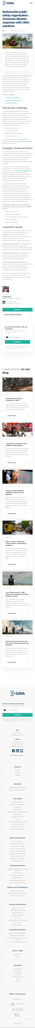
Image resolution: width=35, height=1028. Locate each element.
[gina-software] (17, 750)
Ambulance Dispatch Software (17, 848)
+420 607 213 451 (11, 301)
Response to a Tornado (17, 826)
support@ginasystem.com (17, 746)
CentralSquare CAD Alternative (17, 935)
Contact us (17, 309)
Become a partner (17, 968)
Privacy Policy (17, 971)
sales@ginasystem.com (17, 735)
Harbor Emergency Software (17, 875)
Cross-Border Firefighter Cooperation (17, 821)
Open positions (17, 954)
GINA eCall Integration (17, 912)
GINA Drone (18, 917)
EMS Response (17, 807)
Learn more (12, 415)
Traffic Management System (17, 843)
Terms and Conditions (17, 976)
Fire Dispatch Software (17, 861)
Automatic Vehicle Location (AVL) (17, 790)
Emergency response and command (17, 920)
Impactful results (11, 103)
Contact (18, 981)
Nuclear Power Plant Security (17, 829)
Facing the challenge (12, 97)
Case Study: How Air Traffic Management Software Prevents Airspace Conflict (17, 594)
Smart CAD (20, 141)
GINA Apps (17, 775)
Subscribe (17, 342)
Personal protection (17, 925)
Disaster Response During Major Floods (17, 812)
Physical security (17, 922)
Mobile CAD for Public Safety (17, 858)
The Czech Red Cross (17, 824)
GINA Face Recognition (17, 915)
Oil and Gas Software (17, 877)
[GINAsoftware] (13, 750)
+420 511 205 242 (17, 732)
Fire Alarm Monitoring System (17, 846)
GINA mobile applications (24, 170)
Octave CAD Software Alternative (17, 942)
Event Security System (17, 908)
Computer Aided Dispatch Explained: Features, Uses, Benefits (15, 492)
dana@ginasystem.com (13, 303)
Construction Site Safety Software (17, 882)
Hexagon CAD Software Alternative (17, 933)
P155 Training (17, 809)
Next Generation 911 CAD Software (17, 853)
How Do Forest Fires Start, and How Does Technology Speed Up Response (17, 643)
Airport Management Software (17, 880)
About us (17, 956)
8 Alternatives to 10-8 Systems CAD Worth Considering (17, 938)
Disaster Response (17, 814)
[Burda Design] (17, 1023)
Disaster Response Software (17, 890)
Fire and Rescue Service (17, 816)
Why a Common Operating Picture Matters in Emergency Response (16, 543)
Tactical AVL (17, 772)
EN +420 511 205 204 (17, 741)
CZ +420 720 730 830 (17, 744)
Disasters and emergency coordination (17, 893)
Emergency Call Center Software (17, 851)
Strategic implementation (14, 100)
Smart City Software (17, 841)
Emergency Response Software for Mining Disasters (17, 869)
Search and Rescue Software (17, 895)
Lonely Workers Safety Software (17, 910)
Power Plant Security (17, 873)
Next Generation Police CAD (17, 856)
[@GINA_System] (21, 750)
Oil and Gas (17, 819)
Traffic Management (17, 802)
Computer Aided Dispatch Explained (17, 787)
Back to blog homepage (12, 314)
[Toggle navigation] (31, 3)
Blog (17, 978)
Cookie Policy (17, 973)
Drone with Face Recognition (17, 804)
